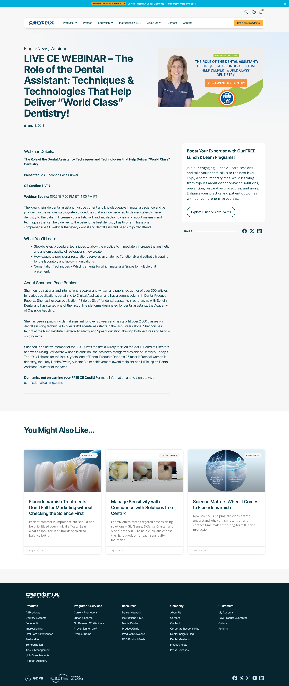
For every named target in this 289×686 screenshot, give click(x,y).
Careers (175, 617)
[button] (246, 12)
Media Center (130, 623)
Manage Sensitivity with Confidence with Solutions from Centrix (142, 507)
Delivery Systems (36, 617)
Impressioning (34, 628)
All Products (33, 612)
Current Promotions (86, 612)
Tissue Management (38, 650)
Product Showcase (133, 634)
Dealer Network (131, 612)
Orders (222, 623)
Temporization (34, 644)
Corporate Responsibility (184, 628)
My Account (225, 612)
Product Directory (36, 660)
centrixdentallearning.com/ (43, 383)
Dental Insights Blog (182, 634)
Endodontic (32, 623)
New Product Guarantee (233, 617)
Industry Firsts (178, 644)
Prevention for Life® (85, 628)
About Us (175, 612)
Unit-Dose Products (37, 655)
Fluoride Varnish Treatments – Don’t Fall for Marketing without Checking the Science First (61, 507)
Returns (223, 628)
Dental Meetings (180, 639)
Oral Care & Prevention (39, 634)
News (42, 48)
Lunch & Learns (83, 617)
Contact (175, 623)
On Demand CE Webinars (89, 623)
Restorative (32, 639)
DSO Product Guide (133, 639)
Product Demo (82, 634)
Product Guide (130, 628)
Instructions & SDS (133, 617)
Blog (28, 48)
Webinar (59, 48)
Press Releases (179, 650)
